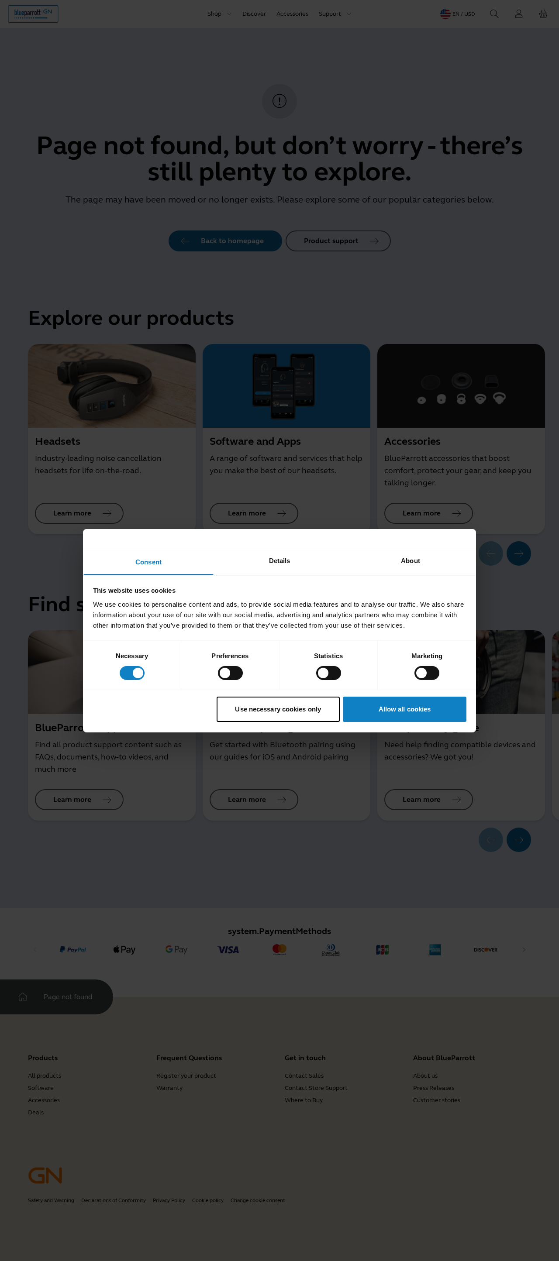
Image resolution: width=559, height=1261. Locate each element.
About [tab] (410, 560)
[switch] (230, 673)
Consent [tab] (148, 561)
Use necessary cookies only (278, 709)
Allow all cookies (405, 709)
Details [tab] (279, 560)
